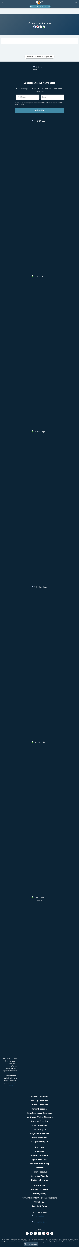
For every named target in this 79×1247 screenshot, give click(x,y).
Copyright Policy (39, 1206)
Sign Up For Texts (39, 1160)
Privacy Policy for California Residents (39, 1198)
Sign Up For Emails (39, 1155)
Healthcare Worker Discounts (39, 1117)
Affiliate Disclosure (39, 1190)
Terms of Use (39, 1186)
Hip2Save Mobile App (39, 1164)
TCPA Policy (39, 1202)
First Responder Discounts (39, 1113)
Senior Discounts (39, 1109)
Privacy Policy (39, 1194)
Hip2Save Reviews (39, 1180)
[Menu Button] (3, 2)
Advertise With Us (39, 1176)
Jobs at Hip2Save (39, 1172)
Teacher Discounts (39, 1097)
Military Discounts (39, 1101)
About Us (39, 1151)
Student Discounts (39, 1105)
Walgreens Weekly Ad (39, 1134)
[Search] (76, 2)
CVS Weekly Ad (39, 1129)
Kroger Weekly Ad (39, 1142)
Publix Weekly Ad (40, 1138)
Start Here (39, 1147)
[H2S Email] (41, 26)
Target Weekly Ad (40, 1125)
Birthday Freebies (39, 1121)
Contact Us (39, 1168)
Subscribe (40, 110)
